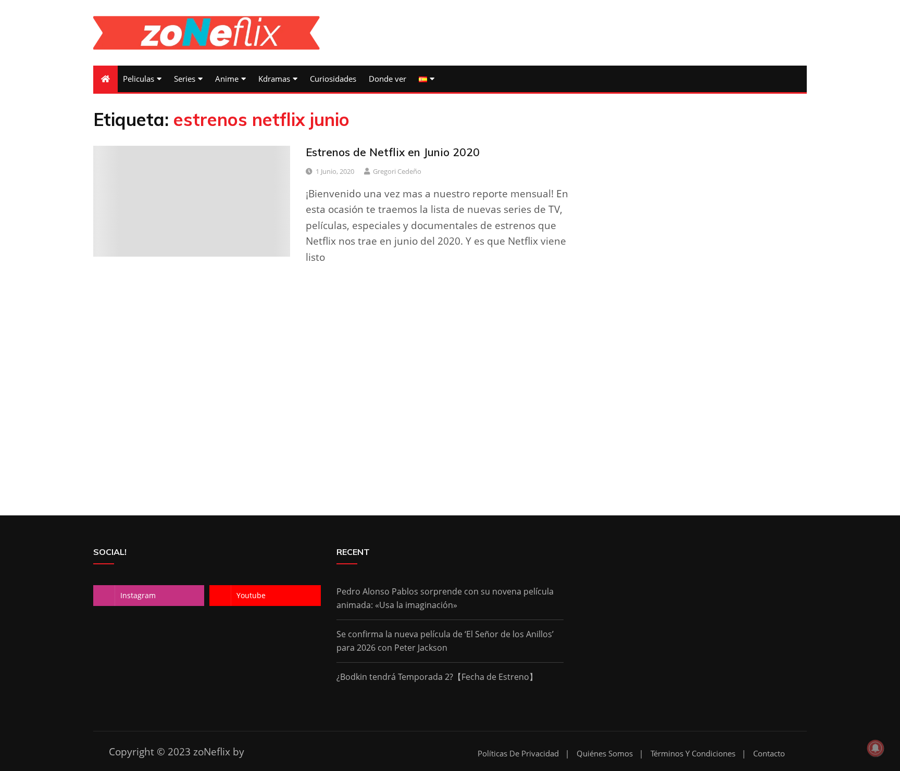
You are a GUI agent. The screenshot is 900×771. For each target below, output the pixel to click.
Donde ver (387, 78)
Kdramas (274, 78)
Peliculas (138, 78)
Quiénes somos (605, 753)
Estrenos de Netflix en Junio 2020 (393, 152)
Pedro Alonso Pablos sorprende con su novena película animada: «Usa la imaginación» (445, 598)
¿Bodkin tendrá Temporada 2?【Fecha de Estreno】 (437, 676)
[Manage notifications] (875, 748)
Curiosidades (333, 78)
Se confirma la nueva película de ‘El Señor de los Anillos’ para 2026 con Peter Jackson (445, 640)
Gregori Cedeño (397, 171)
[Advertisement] (450, 411)
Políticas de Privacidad (518, 753)
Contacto (769, 753)
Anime (227, 78)
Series (184, 78)
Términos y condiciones (693, 753)
